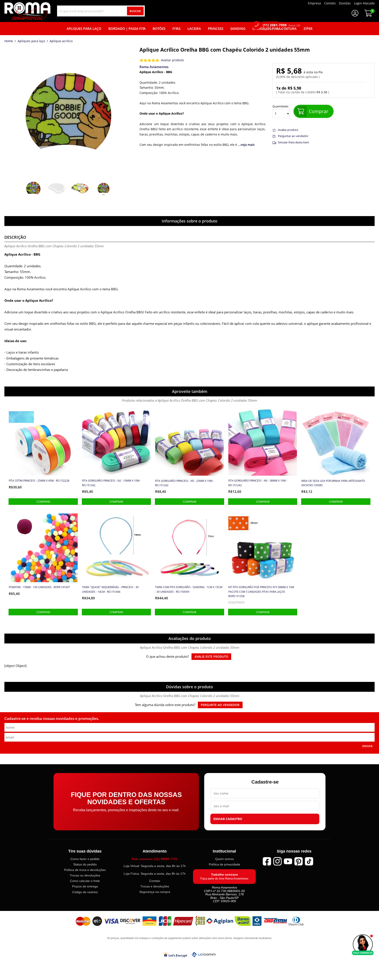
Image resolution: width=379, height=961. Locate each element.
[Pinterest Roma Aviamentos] (298, 861)
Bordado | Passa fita (127, 28)
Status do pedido (85, 864)
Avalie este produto (211, 657)
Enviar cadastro (227, 819)
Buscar (135, 11)
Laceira (194, 28)
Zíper (308, 28)
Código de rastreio (85, 892)
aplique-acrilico (61, 41)
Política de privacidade (224, 864)
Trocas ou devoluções (85, 875)
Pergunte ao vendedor (220, 705)
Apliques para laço (31, 41)
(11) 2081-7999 (281, 25)
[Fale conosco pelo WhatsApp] (363, 945)
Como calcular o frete (85, 881)
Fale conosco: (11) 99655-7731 (154, 859)
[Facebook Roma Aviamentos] (267, 861)
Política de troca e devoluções (85, 870)
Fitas (176, 28)
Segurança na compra (154, 892)
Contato (154, 881)
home (8, 41)
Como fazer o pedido (85, 859)
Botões (159, 28)
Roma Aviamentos (153, 67)
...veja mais (246, 145)
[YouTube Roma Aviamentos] (288, 861)
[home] (27, 11)
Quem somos (224, 859)
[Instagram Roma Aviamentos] (277, 861)
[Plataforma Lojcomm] (203, 954)
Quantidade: (280, 106)
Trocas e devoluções (154, 886)
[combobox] (101, 10)
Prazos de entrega (85, 886)
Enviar (367, 746)
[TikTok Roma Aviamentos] (309, 861)
